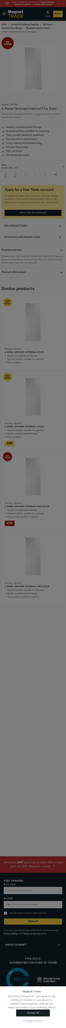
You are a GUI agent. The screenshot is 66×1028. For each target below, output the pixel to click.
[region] (33, 1007)
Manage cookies (33, 1021)
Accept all (33, 1013)
